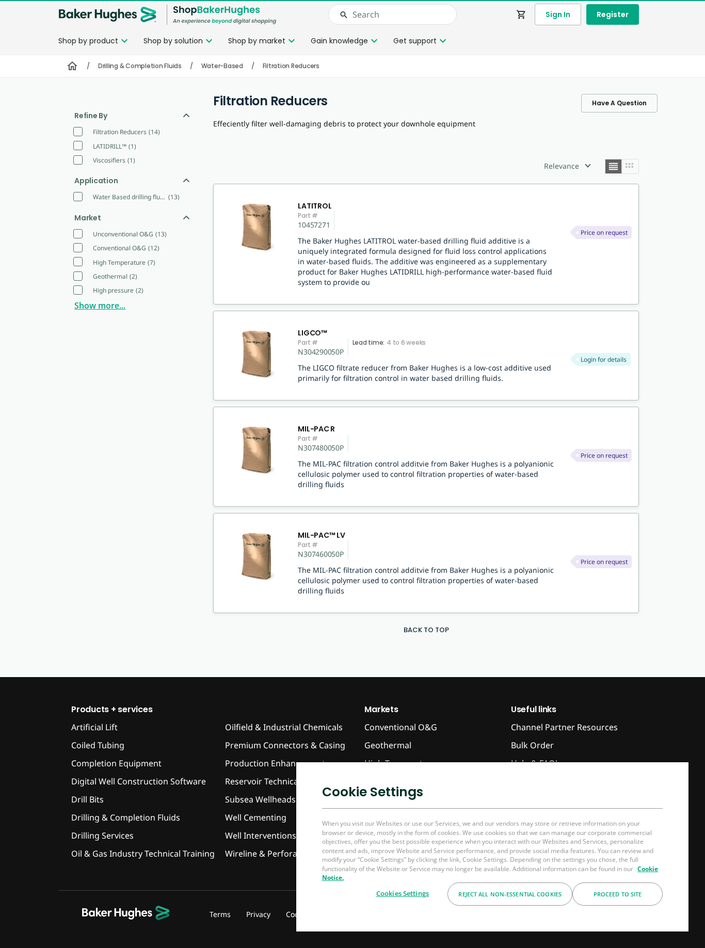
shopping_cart (521, 14)
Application (96, 180)
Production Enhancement (275, 763)
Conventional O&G (400, 727)
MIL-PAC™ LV (321, 535)
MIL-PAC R (316, 429)
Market (87, 218)
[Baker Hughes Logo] (107, 14)
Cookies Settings (402, 893)
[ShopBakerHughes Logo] (224, 15)
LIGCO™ (312, 333)
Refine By (90, 115)
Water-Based (222, 65)
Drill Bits (87, 799)
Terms (220, 914)
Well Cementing (255, 817)
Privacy (258, 914)
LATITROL (314, 206)
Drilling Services (102, 835)
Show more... (99, 305)
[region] (492, 846)
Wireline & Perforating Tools (280, 853)
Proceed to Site (618, 894)
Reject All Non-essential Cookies (510, 894)
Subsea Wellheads (260, 799)
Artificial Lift (94, 727)
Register (613, 14)
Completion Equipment (116, 763)
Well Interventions (260, 835)
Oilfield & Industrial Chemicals (284, 727)
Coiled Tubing (97, 745)
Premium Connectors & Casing (285, 745)
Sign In (558, 14)
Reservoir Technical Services (279, 781)
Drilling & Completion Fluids (140, 65)
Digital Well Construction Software (138, 781)
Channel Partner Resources (564, 727)
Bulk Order (532, 745)
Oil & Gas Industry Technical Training (143, 853)
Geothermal (387, 745)
